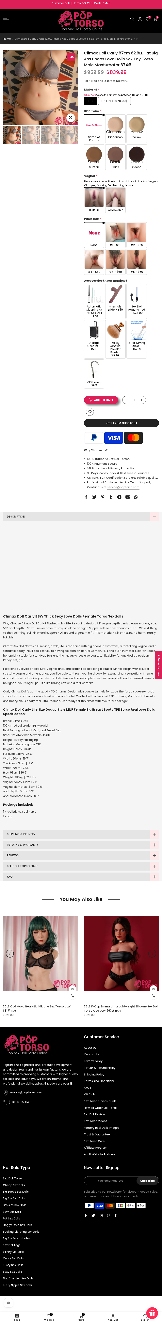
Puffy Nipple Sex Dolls (17, 1285)
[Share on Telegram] (119, 497)
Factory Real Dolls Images (101, 1128)
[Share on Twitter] (94, 497)
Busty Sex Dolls (13, 1265)
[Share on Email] (127, 497)
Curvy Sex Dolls (13, 1258)
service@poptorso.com (123, 487)
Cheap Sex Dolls (14, 1185)
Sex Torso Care (94, 1141)
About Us (90, 1048)
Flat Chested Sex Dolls (18, 1278)
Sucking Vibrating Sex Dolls (21, 1232)
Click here (90, 95)
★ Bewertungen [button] (159, 665)
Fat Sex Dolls (11, 1218)
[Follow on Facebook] (86, 1215)
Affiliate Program (95, 1148)
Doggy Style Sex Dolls (17, 1225)
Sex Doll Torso (12, 1178)
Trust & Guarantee (97, 1134)
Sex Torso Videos (95, 1121)
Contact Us (92, 1054)
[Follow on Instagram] (101, 1215)
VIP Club (89, 1094)
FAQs (87, 1088)
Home (7, 39)
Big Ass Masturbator (16, 1238)
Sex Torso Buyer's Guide (100, 1101)
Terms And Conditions (99, 1081)
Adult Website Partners (99, 1154)
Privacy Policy (93, 1061)
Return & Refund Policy (99, 1068)
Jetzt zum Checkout (121, 423)
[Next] (70, 87)
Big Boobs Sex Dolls (16, 1192)
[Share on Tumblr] (111, 497)
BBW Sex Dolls (12, 1212)
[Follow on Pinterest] (108, 1215)
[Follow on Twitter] (93, 1215)
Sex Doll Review (94, 1114)
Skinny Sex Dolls (13, 1252)
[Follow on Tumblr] (116, 1215)
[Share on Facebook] (86, 497)
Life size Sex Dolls (14, 1205)
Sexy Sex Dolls (12, 1272)
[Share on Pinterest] (103, 497)
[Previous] (11, 87)
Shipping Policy (94, 1074)
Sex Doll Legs (11, 1245)
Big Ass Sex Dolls (14, 1198)
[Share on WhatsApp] (136, 497)
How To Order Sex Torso (100, 1108)
